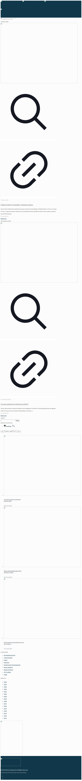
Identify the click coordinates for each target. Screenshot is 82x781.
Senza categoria (8, 667)
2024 (5, 687)
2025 (5, 684)
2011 (5, 718)
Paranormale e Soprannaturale (12, 665)
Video (5, 674)
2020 (5, 696)
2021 (5, 694)
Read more (4, 218)
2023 (5, 689)
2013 (5, 713)
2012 (5, 715)
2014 (5, 711)
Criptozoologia (8, 657)
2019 (5, 699)
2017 (5, 703)
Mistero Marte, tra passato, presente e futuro (17, 205)
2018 (5, 701)
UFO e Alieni (7, 672)
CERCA (3, 418)
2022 (5, 691)
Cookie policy (4, 772)
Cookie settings (22, 772)
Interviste (6, 662)
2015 (5, 708)
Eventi (5, 660)
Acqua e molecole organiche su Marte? (14, 404)
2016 (5, 706)
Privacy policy (13, 772)
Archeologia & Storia (9, 655)
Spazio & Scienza (8, 669)
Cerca (17, 420)
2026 (5, 682)
